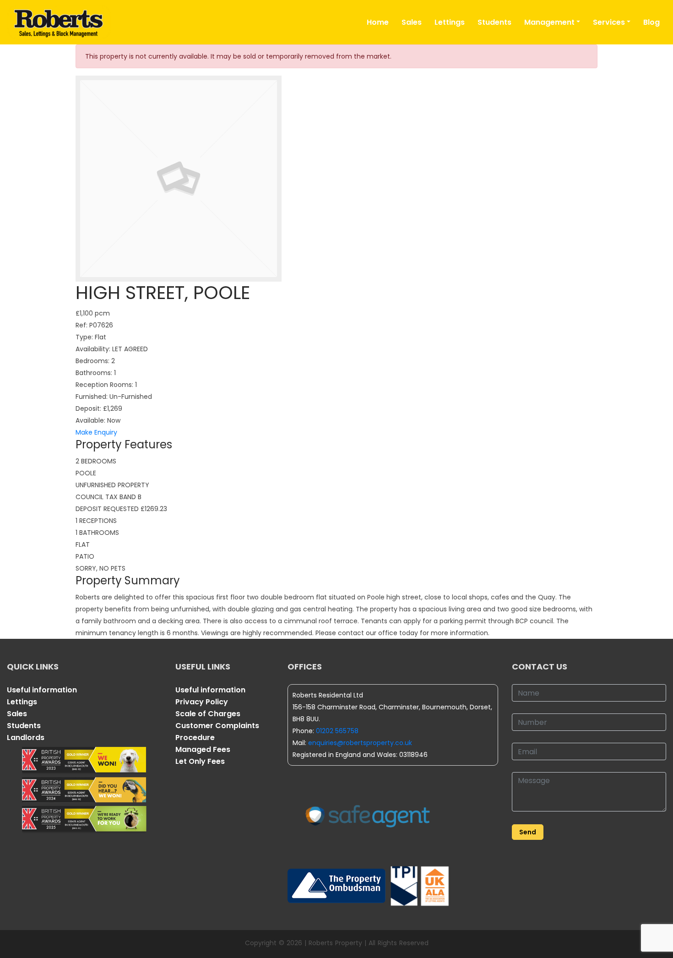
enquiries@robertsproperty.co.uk (360, 742)
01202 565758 (337, 730)
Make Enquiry (96, 432)
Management (549, 22)
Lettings (449, 22)
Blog (651, 22)
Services (609, 22)
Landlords (25, 737)
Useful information (42, 690)
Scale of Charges (207, 713)
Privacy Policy (201, 702)
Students (494, 22)
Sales (412, 22)
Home (378, 22)
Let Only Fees (200, 761)
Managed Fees (202, 749)
